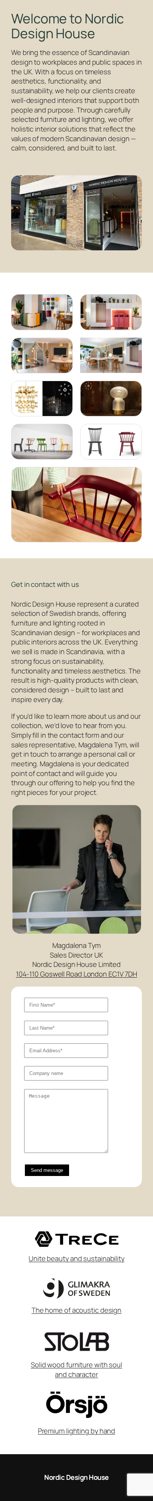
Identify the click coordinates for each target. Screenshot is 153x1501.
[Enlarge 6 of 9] (132, 390)
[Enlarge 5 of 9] (63, 390)
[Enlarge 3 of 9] (63, 347)
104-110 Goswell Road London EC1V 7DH (76, 974)
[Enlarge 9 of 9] (132, 476)
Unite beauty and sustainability (76, 1258)
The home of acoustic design (76, 1310)
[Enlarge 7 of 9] (63, 433)
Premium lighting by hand (76, 1431)
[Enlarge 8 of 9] (132, 433)
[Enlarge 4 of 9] (132, 347)
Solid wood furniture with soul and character (76, 1369)
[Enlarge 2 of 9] (132, 304)
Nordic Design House (76, 1477)
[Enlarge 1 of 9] (63, 304)
